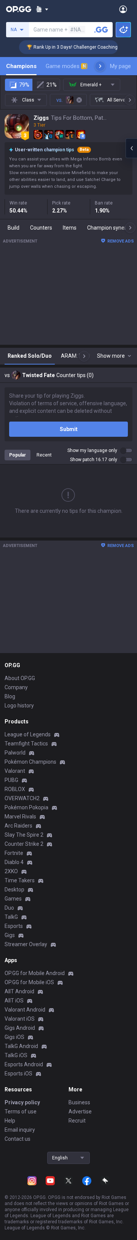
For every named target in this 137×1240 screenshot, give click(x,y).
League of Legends (28, 734)
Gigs (10, 935)
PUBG (11, 780)
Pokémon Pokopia (26, 807)
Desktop (14, 889)
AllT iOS (14, 1000)
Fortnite (14, 853)
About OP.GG (20, 678)
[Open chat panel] (131, 148)
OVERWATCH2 (22, 798)
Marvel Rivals (20, 816)
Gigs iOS (14, 1037)
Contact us (17, 1139)
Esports (14, 926)
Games (13, 899)
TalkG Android (21, 1046)
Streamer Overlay (26, 944)
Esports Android (24, 1064)
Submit (69, 429)
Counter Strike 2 (24, 844)
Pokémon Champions (30, 762)
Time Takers (20, 880)
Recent (44, 455)
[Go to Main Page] (18, 9)
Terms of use (21, 1111)
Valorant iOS (20, 1019)
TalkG (11, 917)
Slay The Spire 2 (24, 835)
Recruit (77, 1121)
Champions (21, 66)
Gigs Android (20, 1028)
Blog (10, 696)
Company (16, 687)
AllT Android (19, 991)
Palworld (15, 753)
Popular (17, 455)
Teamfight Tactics (26, 744)
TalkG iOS (16, 1055)
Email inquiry (20, 1130)
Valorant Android (25, 1010)
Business (79, 1102)
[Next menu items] (100, 66)
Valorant (15, 771)
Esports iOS (18, 1073)
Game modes (66, 66)
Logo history (19, 705)
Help (10, 1121)
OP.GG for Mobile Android (35, 973)
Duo (9, 908)
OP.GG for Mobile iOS (29, 982)
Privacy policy (22, 1102)
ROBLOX (15, 789)
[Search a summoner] (101, 29)
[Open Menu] (123, 9)
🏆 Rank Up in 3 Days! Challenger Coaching (67, 47)
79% (24, 85)
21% (51, 85)
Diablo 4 (14, 862)
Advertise (80, 1111)
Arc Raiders (18, 826)
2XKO (11, 871)
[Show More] (42, 9)
